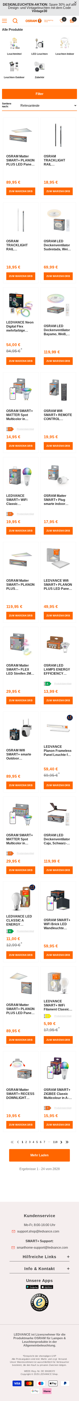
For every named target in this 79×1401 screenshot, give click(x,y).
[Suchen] (15, 20)
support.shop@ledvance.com (38, 1231)
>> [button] (67, 1142)
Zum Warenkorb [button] (21, 191)
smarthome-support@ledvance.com (42, 1247)
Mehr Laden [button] (39, 1155)
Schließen (75, 2)
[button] (39, 100)
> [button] (61, 1142)
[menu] (4, 20)
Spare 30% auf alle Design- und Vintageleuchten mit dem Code (39, 8)
